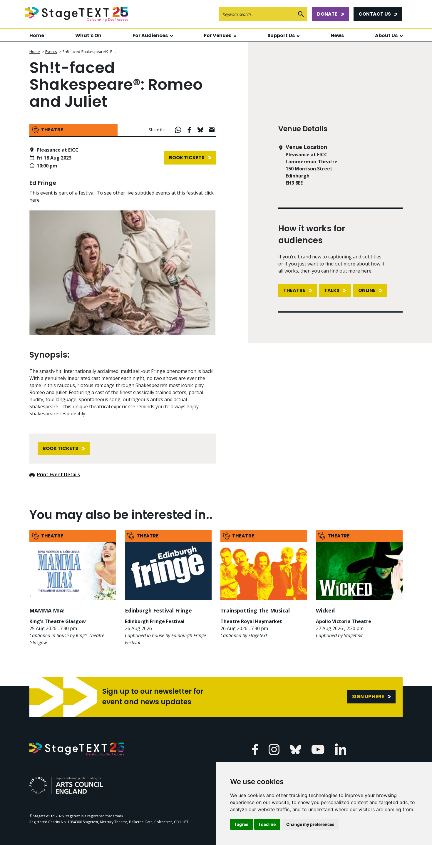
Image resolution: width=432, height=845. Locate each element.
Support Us (281, 35)
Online (367, 290)
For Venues (217, 35)
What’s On (88, 35)
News (337, 35)
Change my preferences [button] (310, 824)
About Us (386, 35)
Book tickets (187, 157)
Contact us (375, 14)
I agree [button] (241, 824)
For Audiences (150, 35)
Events (51, 51)
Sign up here (368, 696)
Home (36, 35)
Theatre (294, 290)
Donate (327, 14)
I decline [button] (267, 824)
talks (331, 290)
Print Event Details (58, 474)
